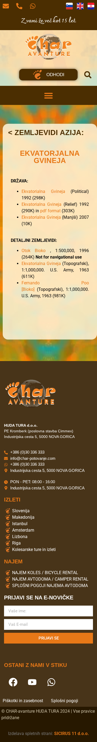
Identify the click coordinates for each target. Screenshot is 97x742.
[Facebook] (13, 682)
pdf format (50, 210)
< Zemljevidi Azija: (46, 133)
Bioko (42, 250)
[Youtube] (32, 682)
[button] (88, 75)
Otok (28, 250)
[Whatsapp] (51, 682)
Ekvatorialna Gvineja (43, 191)
